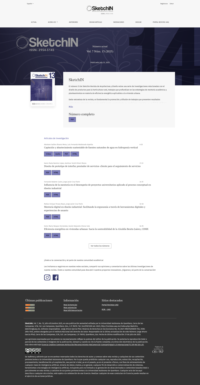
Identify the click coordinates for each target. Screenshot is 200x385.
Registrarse (164, 4)
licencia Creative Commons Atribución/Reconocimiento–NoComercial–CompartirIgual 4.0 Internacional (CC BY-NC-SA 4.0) (93, 345)
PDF (72, 119)
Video (48, 154)
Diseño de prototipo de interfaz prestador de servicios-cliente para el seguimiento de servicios (92, 166)
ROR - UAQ (106, 309)
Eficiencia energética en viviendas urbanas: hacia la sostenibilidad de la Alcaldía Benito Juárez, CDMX (96, 229)
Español (31, 4)
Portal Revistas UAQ (161, 22)
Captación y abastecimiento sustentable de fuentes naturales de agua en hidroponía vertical (91, 147)
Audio (57, 154)
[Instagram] (48, 277)
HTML (74, 154)
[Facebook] (55, 277)
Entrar (172, 4)
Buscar (138, 22)
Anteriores (73, 22)
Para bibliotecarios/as (73, 310)
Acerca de (52, 22)
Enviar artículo (95, 22)
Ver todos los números (100, 246)
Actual (34, 22)
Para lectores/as (70, 305)
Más (71, 106)
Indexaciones (118, 22)
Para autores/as (70, 307)
